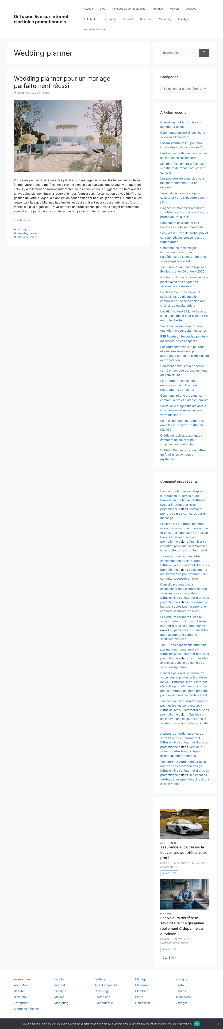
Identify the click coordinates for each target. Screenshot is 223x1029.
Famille (59, 979)
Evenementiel (104, 1003)
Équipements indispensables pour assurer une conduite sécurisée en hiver (183, 574)
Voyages (191, 8)
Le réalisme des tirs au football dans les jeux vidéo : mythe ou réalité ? (182, 425)
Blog (102, 8)
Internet (128, 19)
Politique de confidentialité (128, 8)
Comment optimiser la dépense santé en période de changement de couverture (183, 370)
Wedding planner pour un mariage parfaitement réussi (62, 82)
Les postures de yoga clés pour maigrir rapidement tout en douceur (182, 183)
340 (171, 957)
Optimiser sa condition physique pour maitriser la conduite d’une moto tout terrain (184, 546)
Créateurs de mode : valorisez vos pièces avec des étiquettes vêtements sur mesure (184, 282)
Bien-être (146, 19)
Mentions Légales (95, 29)
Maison (174, 8)
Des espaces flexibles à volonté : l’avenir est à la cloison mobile (184, 779)
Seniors (181, 991)
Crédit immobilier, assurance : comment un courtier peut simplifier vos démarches (181, 440)
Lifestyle (183, 19)
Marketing (165, 19)
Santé (180, 985)
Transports (183, 997)
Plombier (141, 991)
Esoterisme (102, 997)
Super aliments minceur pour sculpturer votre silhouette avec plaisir (182, 198)
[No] (218, 1024)
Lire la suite (22, 220)
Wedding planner (27, 233)
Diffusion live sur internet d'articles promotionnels (41, 19)
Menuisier (142, 985)
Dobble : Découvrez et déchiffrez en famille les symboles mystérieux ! (183, 455)
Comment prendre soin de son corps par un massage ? (183, 513)
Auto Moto (90, 19)
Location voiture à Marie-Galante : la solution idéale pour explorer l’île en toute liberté (184, 316)
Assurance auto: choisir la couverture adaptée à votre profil (183, 852)
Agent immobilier (106, 985)
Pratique (157, 8)
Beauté (19, 991)
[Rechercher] (204, 53)
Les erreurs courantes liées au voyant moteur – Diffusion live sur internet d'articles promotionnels (183, 621)
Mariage (22, 229)
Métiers (100, 979)
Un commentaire (27, 236)
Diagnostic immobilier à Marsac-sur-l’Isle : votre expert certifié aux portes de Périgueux (184, 212)
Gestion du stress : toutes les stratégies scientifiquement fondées (182, 751)
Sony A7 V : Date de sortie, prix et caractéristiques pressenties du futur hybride (184, 237)
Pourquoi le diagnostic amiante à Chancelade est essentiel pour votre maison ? (183, 410)
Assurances (169, 843)
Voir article (169, 873)
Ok (196, 1023)
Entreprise (109, 19)
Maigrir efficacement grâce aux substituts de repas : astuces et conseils (182, 168)
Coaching (101, 991)
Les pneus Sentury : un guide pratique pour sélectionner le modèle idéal (184, 691)
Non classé (143, 1003)
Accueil (88, 8)
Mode (139, 997)
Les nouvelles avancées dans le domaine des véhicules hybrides (184, 663)
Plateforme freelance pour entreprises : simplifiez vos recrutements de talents (178, 385)
